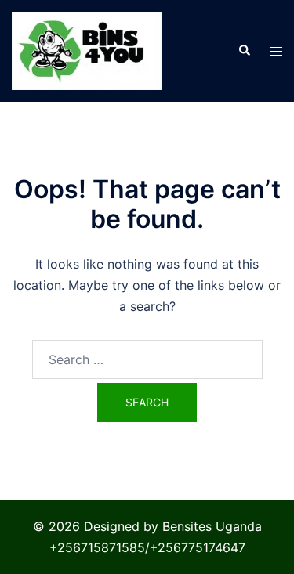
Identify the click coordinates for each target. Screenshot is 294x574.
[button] (244, 51)
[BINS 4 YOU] (87, 49)
